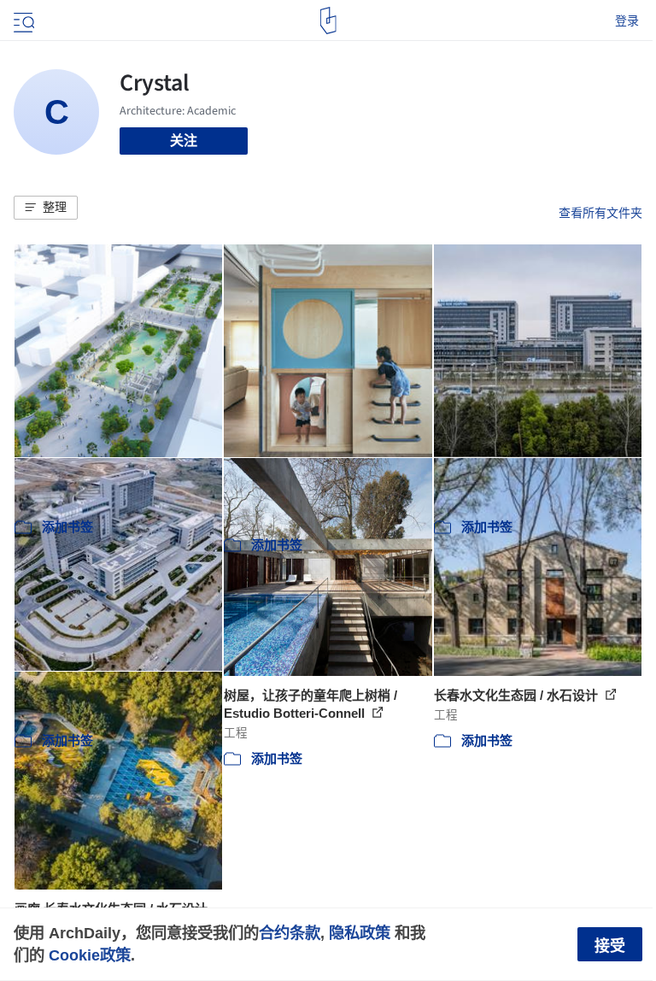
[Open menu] (22, 20)
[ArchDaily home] (328, 20)
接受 (609, 946)
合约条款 (289, 933)
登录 (627, 20)
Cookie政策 (90, 955)
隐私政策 (359, 933)
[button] (46, 208)
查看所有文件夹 (600, 213)
